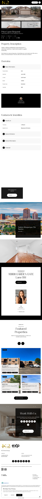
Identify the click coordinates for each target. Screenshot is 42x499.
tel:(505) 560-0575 (4, 455)
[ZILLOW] (29, 461)
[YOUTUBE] (21, 461)
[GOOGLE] (24, 461)
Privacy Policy (35, 478)
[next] (22, 343)
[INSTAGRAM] (16, 461)
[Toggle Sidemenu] (39, 2)
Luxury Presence (35, 475)
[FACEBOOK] (13, 461)
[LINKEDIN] (18, 461)
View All (31, 24)
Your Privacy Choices (21, 497)
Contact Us (35, 2)
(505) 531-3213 (21, 101)
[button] (28, 431)
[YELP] (26, 461)
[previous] (19, 343)
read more (20, 231)
